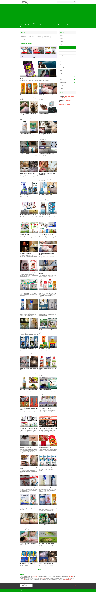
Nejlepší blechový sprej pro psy (26, 194)
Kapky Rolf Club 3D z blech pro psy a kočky (28, 428)
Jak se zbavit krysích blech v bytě (45, 348)
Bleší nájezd (22, 78)
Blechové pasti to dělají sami (25, 253)
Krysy (45, 24)
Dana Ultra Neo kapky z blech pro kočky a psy (48, 428)
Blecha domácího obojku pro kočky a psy (28, 272)
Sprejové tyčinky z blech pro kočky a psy (28, 348)
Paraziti (21, 26)
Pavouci (68, 24)
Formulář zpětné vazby (71, 585)
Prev (21, 50)
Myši (40, 24)
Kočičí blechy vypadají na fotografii (46, 94)
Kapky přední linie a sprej (25, 291)
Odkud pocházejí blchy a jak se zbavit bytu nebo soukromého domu (38, 56)
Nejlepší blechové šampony (44, 291)
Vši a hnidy (50, 23)
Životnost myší (68, 100)
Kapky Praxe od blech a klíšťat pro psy (27, 563)
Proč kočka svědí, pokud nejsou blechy (27, 173)
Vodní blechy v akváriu (24, 329)
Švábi (38, 23)
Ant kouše (68, 99)
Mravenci (68, 23)
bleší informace (35, 576)
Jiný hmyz (34, 24)
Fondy (21, 23)
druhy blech (70, 576)
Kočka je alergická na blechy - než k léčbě (47, 563)
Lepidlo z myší (67, 101)
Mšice (21, 24)
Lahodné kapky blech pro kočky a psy (27, 487)
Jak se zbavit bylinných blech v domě (46, 543)
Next (56, 50)
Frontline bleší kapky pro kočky (45, 389)
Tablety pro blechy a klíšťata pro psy (46, 234)
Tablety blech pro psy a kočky (45, 408)
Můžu (54, 24)
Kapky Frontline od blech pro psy (26, 505)
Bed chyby (33, 23)
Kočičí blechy (23, 36)
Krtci (49, 24)
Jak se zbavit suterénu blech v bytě (27, 153)
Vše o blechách (46, 36)
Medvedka (27, 24)
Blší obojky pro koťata (24, 234)
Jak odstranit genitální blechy (26, 447)
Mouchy (61, 23)
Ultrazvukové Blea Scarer (44, 113)
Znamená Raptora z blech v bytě (26, 310)
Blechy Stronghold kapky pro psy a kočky (28, 214)
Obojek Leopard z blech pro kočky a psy (47, 329)
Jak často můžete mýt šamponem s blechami (48, 505)
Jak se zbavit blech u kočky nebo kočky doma (26, 56)
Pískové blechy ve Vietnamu (25, 524)
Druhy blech (39, 36)
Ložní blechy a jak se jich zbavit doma (46, 153)
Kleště (26, 23)
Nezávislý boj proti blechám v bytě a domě (28, 389)
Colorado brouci (61, 24)
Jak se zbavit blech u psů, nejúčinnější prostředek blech (50, 56)
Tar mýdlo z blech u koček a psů (45, 524)
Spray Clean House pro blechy (45, 487)
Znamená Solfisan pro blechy (44, 214)
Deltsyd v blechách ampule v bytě (26, 133)
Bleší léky (23, 39)
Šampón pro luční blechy (25, 94)
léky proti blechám (67, 579)
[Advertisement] (48, 13)
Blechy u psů (31, 36)
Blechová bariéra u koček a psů (45, 447)
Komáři (56, 23)
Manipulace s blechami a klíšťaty (45, 467)
